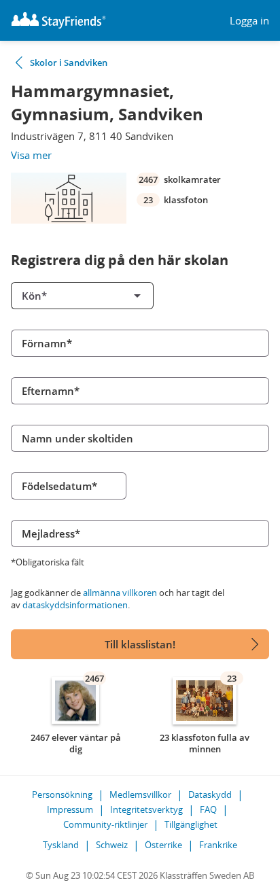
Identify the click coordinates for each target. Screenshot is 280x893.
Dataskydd (210, 794)
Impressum (70, 809)
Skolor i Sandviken (68, 62)
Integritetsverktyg (146, 809)
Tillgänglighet (190, 824)
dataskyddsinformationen (75, 605)
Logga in (249, 21)
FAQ (208, 809)
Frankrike (218, 845)
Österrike (163, 845)
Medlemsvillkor (140, 794)
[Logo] (58, 20)
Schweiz (112, 845)
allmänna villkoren (120, 592)
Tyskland (61, 845)
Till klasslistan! (140, 644)
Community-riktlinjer (105, 824)
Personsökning (62, 794)
